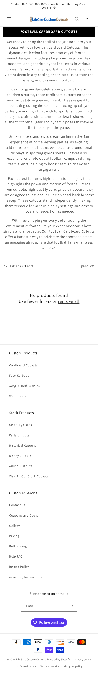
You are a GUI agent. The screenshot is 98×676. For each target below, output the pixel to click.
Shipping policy (73, 666)
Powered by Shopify (58, 659)
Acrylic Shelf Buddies (24, 386)
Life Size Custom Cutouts (31, 659)
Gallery (14, 526)
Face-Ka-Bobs (19, 375)
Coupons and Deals (23, 515)
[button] (9, 19)
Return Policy (19, 567)
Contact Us (17, 505)
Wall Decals (17, 396)
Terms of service (49, 666)
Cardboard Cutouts (23, 365)
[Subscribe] (72, 606)
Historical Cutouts (22, 445)
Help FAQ (16, 556)
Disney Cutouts (20, 456)
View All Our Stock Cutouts (29, 476)
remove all (68, 301)
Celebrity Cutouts (22, 425)
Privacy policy (82, 659)
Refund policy (28, 666)
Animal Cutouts (20, 466)
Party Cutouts (19, 435)
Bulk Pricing (18, 546)
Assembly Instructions (25, 577)
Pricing (14, 536)
